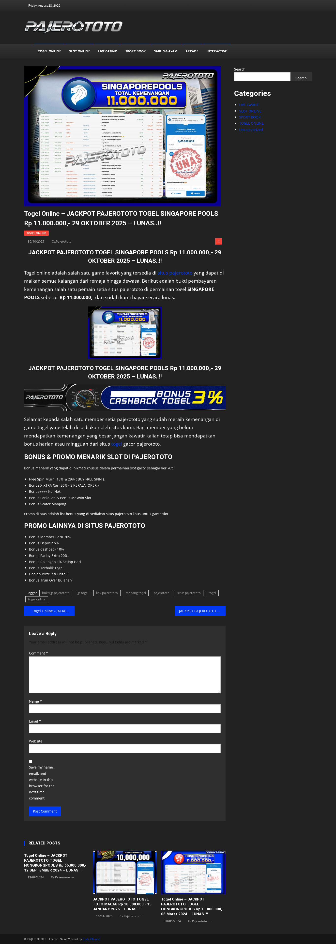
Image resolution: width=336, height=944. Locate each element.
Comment (38, 653)
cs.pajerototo (62, 241)
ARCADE (191, 51)
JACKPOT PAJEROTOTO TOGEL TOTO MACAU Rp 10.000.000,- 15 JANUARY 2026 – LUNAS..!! (122, 904)
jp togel (82, 593)
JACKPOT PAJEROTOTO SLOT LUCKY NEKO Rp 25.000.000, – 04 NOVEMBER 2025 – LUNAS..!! (202, 611)
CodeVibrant (91, 939)
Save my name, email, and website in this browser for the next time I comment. (42, 782)
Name (35, 701)
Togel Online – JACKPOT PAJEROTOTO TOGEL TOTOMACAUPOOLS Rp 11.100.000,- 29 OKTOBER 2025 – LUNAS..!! (53, 611)
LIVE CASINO (107, 51)
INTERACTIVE (216, 51)
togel (116, 444)
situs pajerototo (175, 273)
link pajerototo (107, 593)
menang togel (136, 593)
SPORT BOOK (135, 51)
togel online (36, 599)
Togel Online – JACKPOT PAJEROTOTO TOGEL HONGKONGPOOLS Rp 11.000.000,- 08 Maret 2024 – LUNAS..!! (192, 906)
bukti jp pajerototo (56, 593)
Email (35, 721)
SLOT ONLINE (79, 51)
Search (239, 69)
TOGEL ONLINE (49, 51)
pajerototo (161, 593)
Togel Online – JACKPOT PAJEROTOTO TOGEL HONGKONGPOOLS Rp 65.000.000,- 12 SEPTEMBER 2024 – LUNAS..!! (55, 862)
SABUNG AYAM (165, 51)
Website (35, 741)
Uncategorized (251, 129)
